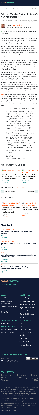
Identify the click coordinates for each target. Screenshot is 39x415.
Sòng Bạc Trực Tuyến (27, 342)
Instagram (24, 288)
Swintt (3, 94)
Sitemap (22, 317)
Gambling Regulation (8, 332)
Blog (21, 326)
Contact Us (4, 312)
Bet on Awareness (7, 323)
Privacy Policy (24, 298)
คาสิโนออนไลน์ (25, 338)
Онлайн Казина (25, 345)
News (14, 9)
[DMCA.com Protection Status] (32, 358)
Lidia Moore (5, 182)
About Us (4, 298)
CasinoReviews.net (8, 355)
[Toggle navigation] (35, 2)
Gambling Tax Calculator (9, 329)
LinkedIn (6, 288)
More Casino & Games (13, 164)
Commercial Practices (27, 311)
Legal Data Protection (27, 308)
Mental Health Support (27, 314)
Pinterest (11, 288)
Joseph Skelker (17, 25)
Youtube (15, 288)
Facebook (19, 288)
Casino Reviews (7, 9)
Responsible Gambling (27, 304)
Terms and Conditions (27, 301)
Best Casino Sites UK (27, 330)
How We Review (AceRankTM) (6, 302)
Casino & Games (22, 9)
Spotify (28, 288)
